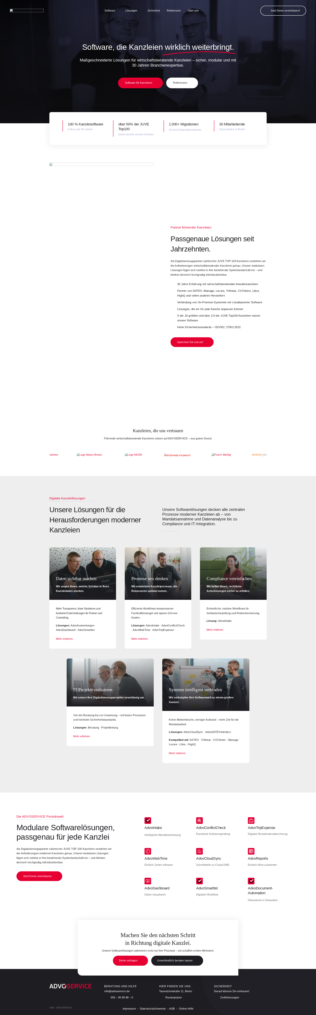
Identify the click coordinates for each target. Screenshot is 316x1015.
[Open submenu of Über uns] (200, 10)
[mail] (260, 1009)
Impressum (129, 1008)
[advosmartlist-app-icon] (199, 879)
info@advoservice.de (117, 991)
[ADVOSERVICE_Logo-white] (27, 10)
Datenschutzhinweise (153, 1008)
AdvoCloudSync (208, 858)
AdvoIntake (153, 828)
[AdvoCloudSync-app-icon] (199, 849)
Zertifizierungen (229, 997)
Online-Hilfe (186, 1008)
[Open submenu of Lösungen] (139, 10)
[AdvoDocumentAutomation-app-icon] (251, 879)
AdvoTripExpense (261, 828)
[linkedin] (254, 1009)
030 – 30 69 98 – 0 (122, 997)
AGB (172, 1008)
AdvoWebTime (156, 858)
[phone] (265, 1009)
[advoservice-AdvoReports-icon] (251, 849)
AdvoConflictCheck (211, 828)
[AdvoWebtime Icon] (148, 849)
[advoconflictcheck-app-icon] (199, 818)
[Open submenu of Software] (116, 10)
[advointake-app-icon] (148, 818)
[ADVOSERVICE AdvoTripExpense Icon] (251, 818)
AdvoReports (258, 858)
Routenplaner (173, 997)
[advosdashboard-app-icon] (148, 879)
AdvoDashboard (157, 888)
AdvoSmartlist (207, 888)
